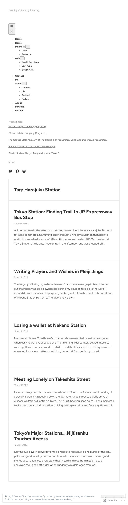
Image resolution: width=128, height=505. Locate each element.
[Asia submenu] (22, 58)
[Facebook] (17, 171)
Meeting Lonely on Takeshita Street (52, 379)
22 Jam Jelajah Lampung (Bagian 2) (27, 126)
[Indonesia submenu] (28, 46)
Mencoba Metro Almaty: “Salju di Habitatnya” (31, 146)
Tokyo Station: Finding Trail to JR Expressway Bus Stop (63, 214)
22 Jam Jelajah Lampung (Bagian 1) (27, 133)
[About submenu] (24, 83)
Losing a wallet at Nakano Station (50, 325)
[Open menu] (11, 26)
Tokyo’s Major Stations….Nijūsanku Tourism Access (51, 436)
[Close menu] (11, 31)
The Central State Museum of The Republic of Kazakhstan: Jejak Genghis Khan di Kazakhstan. (57, 139)
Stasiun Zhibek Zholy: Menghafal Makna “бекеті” (33, 153)
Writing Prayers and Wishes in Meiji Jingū (59, 271)
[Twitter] (10, 171)
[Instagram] (24, 171)
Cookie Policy (66, 499)
